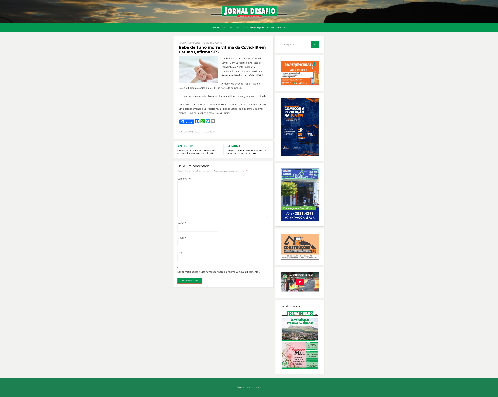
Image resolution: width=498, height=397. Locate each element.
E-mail (181, 237)
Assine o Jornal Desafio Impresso (268, 27)
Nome (181, 222)
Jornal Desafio (214, 43)
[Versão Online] (300, 340)
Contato (228, 27)
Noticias (241, 27)
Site (179, 252)
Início (215, 27)
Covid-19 (211, 132)
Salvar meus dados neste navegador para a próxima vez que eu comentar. (218, 271)
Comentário (185, 178)
